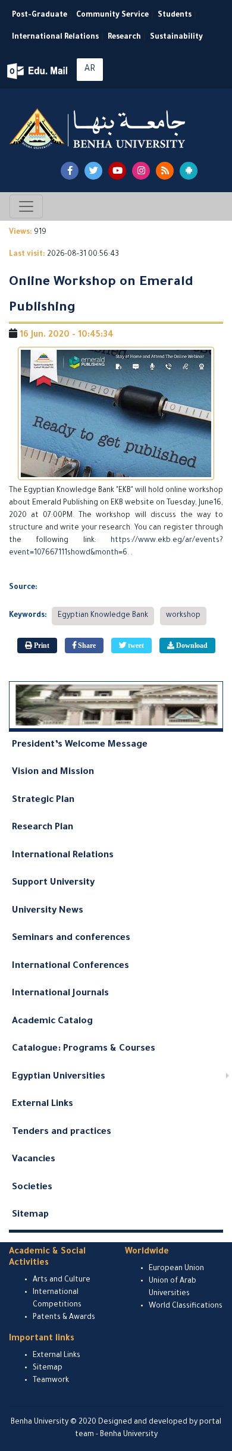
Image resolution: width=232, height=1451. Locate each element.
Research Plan (42, 828)
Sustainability (176, 37)
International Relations (55, 37)
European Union (176, 1269)
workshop (183, 616)
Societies (32, 1188)
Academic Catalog (52, 1022)
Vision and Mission (53, 772)
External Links (42, 1104)
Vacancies (33, 1160)
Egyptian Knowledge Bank (103, 616)
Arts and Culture (61, 1280)
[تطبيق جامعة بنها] (188, 171)
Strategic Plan (43, 800)
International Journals (60, 994)
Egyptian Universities (58, 1077)
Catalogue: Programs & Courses (83, 1049)
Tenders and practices (61, 1132)
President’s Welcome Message (80, 745)
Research (124, 37)
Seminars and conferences (71, 938)
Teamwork (51, 1381)
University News (47, 911)
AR (89, 69)
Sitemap (30, 1215)
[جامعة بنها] (99, 128)
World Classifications (185, 1306)
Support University (53, 883)
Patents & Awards (64, 1318)
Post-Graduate (39, 15)
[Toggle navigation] (26, 206)
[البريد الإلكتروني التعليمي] (38, 71)
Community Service (112, 15)
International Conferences (70, 966)
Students (175, 15)
